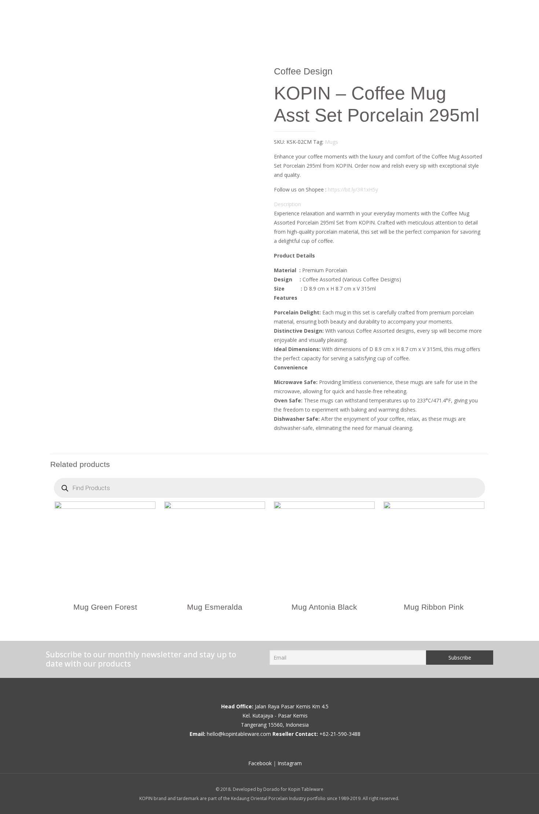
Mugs (331, 141)
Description (287, 204)
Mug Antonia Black (324, 607)
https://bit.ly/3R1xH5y (353, 189)
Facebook (260, 763)
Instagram (290, 763)
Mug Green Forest (105, 607)
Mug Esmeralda (214, 607)
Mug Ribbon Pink (434, 607)
